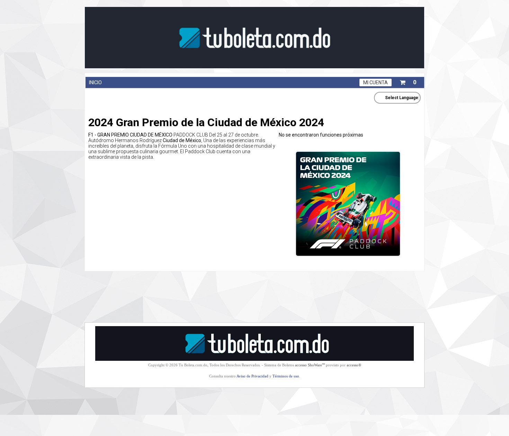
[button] (407, 81)
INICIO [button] (95, 82)
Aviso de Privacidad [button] (252, 376)
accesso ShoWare (310, 365)
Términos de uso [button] (286, 376)
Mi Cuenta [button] (375, 82)
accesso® (354, 365)
